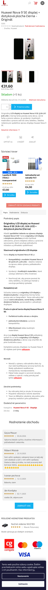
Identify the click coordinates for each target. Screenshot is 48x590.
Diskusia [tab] (24, 212)
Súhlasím (23, 584)
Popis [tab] (5, 212)
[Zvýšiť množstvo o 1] (10, 105)
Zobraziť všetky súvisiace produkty (24, 205)
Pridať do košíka (23, 107)
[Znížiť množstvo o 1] (10, 108)
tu (34, 569)
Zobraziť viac (24, 505)
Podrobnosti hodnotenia (35, 26)
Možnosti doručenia (37, 100)
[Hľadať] (29, 3)
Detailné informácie (9, 130)
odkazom (18, 378)
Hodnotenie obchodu (24, 422)
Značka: (10, 28)
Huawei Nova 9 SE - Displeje (25, 407)
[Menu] (42, 3)
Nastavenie (23, 576)
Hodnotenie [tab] (14, 212)
